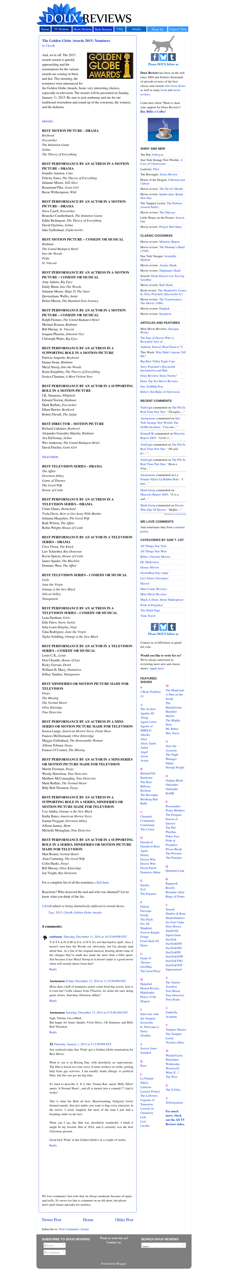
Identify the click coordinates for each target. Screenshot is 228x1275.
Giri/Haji (146, 967)
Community (147, 820)
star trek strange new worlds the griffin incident (160, 422)
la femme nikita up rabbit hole (159, 477)
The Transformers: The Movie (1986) (161, 301)
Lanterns (145, 1087)
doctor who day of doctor (162, 507)
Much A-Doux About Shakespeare (161, 599)
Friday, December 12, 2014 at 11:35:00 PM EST (96, 981)
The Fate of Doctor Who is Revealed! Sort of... (157, 340)
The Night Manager (172, 756)
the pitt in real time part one (162, 446)
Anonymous (147, 418)
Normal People (175, 767)
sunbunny (55, 936)
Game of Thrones (145, 960)
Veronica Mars (175, 1042)
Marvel (144, 583)
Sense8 (170, 909)
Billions (145, 786)
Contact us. (114, 1242)
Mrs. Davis (172, 733)
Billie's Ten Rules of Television (160, 392)
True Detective (175, 995)
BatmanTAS (147, 773)
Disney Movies (149, 567)
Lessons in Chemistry (147, 1110)
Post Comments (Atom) (74, 1229)
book (164, 90)
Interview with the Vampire (149, 1016)
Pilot (156, 169)
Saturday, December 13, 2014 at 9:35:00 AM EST (97, 1012)
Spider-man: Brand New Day (161, 196)
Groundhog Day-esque (154, 573)
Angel (144, 752)
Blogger (121, 1263)
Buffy (143, 803)
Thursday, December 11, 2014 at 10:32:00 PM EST (95, 936)
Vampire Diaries (176, 1029)
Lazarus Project (150, 1091)
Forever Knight (149, 932)
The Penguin (173, 815)
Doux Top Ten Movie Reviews (159, 381)
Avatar (144, 760)
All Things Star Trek (153, 546)
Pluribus (171, 832)
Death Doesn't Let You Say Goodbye (162, 278)
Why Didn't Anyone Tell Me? (163, 354)
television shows (175, 86)
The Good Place (150, 971)
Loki (143, 1117)
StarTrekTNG (174, 961)
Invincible (146, 1022)
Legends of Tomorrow (147, 1102)
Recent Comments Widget (178, 514)
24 (141, 696)
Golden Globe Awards (88, 912)
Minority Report (169, 241)
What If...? (172, 1072)
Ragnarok (172, 883)
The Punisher (174, 857)
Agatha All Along (147, 715)
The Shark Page (150, 610)
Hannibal (146, 984)
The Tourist (173, 982)
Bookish (145, 790)
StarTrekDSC (174, 948)
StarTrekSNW (174, 956)
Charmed (146, 816)
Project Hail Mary (170, 227)
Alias (143, 739)
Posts (50, 1245)
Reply (53, 969)
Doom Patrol (148, 868)
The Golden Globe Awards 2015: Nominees (76, 40)
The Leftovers (149, 1095)
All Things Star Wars (153, 551)
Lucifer (145, 1125)
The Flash (146, 919)
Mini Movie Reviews (153, 594)
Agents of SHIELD (146, 728)
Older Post (124, 1219)
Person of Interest (172, 821)
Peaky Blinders (175, 810)
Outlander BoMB (172, 791)
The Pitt (171, 827)
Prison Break (174, 849)
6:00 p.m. (158, 154)
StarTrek (171, 939)
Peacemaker (173, 806)
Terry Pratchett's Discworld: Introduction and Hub (158, 368)
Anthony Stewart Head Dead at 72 (161, 347)
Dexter (144, 855)
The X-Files (173, 1089)
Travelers (171, 986)
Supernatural (174, 969)
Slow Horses (173, 926)
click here (102, 882)
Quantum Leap (175, 870)
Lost (143, 1121)
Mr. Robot (172, 729)
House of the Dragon (148, 999)
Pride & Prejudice (151, 605)
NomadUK (147, 433)
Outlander (172, 784)
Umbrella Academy (171, 1014)
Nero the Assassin (171, 748)
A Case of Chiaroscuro (161, 162)
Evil (143, 889)
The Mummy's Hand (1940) (162, 249)
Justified (145, 1052)
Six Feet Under (175, 922)
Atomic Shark (168, 265)
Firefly (144, 915)
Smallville (172, 931)
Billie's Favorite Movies (155, 556)
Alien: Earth (148, 743)
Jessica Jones (148, 1048)
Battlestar (146, 777)
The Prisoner (174, 853)
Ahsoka (145, 734)
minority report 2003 (154, 494)
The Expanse (148, 893)
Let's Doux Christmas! (154, 578)
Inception (165, 314)
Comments (53, 1252)
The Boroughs (149, 795)
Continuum (147, 825)
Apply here (156, 668)
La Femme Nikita (147, 1080)
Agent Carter (148, 722)
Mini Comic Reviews (153, 589)
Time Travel (147, 616)
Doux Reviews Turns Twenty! (158, 375)
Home (88, 1219)
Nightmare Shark (170, 270)
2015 (59, 912)
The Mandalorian (174, 705)
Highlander (147, 992)
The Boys (146, 782)
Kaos (143, 1065)
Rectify (170, 888)
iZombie (145, 1035)
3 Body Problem (150, 692)
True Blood (173, 991)
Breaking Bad (149, 799)
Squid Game (173, 935)
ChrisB (46, 906)
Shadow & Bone (176, 913)
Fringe (144, 936)
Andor (144, 747)
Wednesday (173, 1064)
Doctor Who (148, 859)
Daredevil (146, 842)
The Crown (147, 829)
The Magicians (175, 690)
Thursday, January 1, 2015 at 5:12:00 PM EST (82, 1044)
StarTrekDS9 (174, 943)
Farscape (145, 911)
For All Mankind (146, 926)
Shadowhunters (175, 918)
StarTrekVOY (174, 965)
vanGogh (146, 407)
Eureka (144, 885)
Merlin (170, 716)
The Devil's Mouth (171, 189)
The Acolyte (148, 709)
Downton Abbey (150, 872)
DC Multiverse (149, 562)
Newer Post (51, 1219)
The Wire (172, 1077)
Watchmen (172, 1059)
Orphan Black (174, 780)
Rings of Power (175, 896)
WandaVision (174, 1055)
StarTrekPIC (173, 952)
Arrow (144, 756)
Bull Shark (166, 285)
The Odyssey (167, 212)
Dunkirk (164, 308)
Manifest (171, 711)
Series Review (169, 174)
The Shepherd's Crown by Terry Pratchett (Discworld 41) (163, 292)
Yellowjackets (174, 1102)
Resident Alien (175, 892)
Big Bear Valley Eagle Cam (157, 361)
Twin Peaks (173, 999)
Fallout (144, 906)
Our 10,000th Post (151, 386)
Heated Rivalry (149, 988)
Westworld (172, 1068)
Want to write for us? (114, 1238)
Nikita (170, 763)
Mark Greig (147, 490)
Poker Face (172, 836)
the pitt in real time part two (162, 409)
